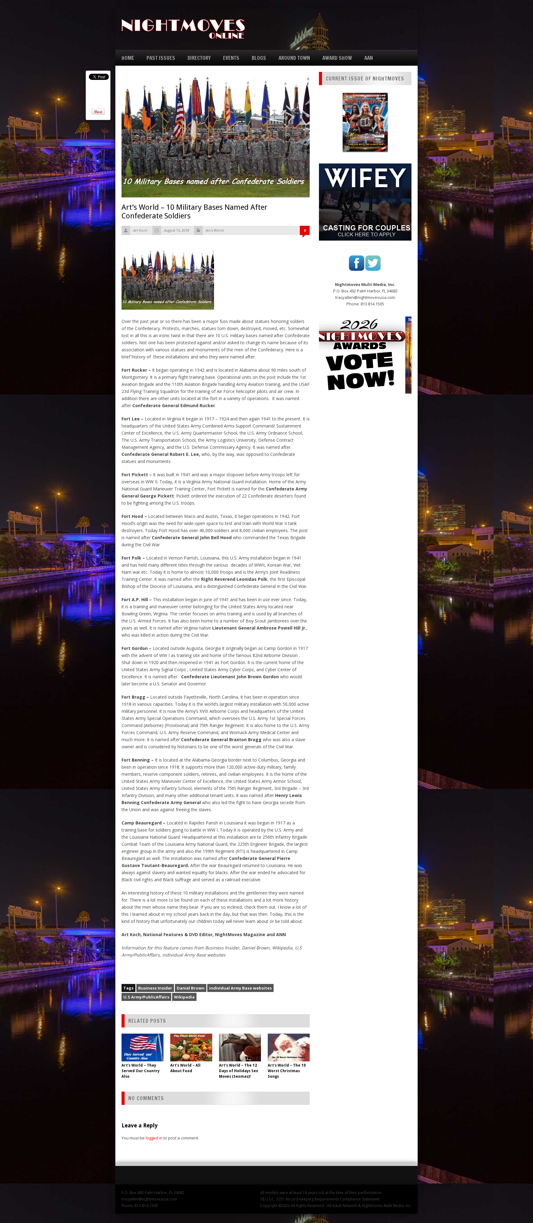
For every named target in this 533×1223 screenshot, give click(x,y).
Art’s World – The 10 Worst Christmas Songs (287, 1071)
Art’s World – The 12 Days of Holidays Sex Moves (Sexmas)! (238, 1071)
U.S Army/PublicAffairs (146, 997)
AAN (368, 58)
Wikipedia (184, 997)
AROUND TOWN (294, 58)
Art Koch (140, 230)
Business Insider (155, 988)
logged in (154, 1138)
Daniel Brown (191, 988)
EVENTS (231, 58)
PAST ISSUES (161, 58)
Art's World (215, 230)
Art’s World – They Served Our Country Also (140, 1071)
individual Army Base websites (240, 988)
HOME (128, 58)
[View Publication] (365, 122)
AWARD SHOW (337, 58)
